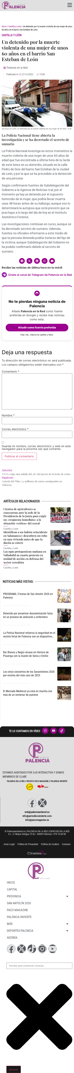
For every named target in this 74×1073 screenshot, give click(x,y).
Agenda (12, 937)
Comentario (10, 371)
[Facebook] (32, 803)
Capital (12, 889)
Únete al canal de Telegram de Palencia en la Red (40, 274)
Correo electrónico (15, 429)
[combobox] (39, 966)
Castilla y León (14, 26)
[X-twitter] (42, 803)
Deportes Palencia (20, 930)
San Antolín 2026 (19, 903)
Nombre (8, 415)
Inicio (4, 26)
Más (10, 924)
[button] (22, 261)
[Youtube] (52, 948)
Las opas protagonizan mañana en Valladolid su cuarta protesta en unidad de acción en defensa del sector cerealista (24, 557)
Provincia (14, 896)
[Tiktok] (32, 948)
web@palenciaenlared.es (37, 812)
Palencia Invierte (19, 917)
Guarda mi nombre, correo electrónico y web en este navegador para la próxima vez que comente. (36, 447)
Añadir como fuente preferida (37, 327)
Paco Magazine (17, 910)
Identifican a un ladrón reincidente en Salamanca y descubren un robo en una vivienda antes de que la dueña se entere (25, 537)
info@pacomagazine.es (37, 819)
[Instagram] (42, 948)
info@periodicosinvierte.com (37, 816)
